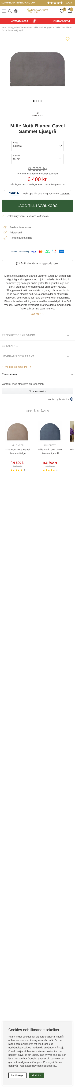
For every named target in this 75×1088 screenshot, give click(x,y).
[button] (37, 374)
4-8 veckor (43, 216)
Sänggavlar (13, 27)
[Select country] (15, 10)
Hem (4, 27)
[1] (37, 69)
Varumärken (26, 27)
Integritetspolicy (28, 1065)
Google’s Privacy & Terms (47, 1062)
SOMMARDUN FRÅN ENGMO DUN (18, 3)
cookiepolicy (49, 1065)
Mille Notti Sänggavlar (43, 27)
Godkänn (36, 1075)
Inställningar (17, 1075)
